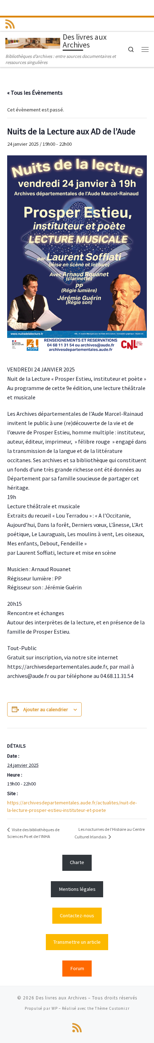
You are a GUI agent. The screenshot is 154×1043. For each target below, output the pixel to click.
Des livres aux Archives (61, 998)
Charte (77, 862)
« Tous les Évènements (35, 92)
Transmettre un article (77, 942)
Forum (77, 968)
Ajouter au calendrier (45, 709)
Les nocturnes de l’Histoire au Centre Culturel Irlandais (109, 833)
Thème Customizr (112, 1008)
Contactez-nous (77, 915)
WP (55, 1008)
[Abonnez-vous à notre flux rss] (10, 24)
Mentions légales (77, 889)
